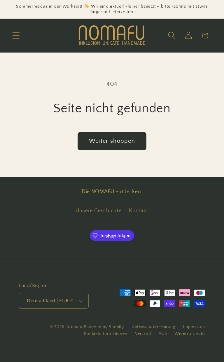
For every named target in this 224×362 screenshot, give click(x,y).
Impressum (194, 326)
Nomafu (74, 327)
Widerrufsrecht (189, 333)
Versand (143, 333)
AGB (163, 333)
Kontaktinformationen (105, 333)
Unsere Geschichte (98, 211)
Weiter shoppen (112, 141)
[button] (16, 35)
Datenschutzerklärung (153, 326)
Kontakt (138, 211)
